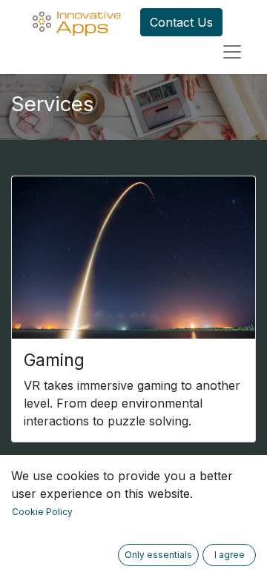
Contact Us (181, 22)
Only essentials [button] (158, 554)
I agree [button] (229, 554)
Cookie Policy (42, 511)
